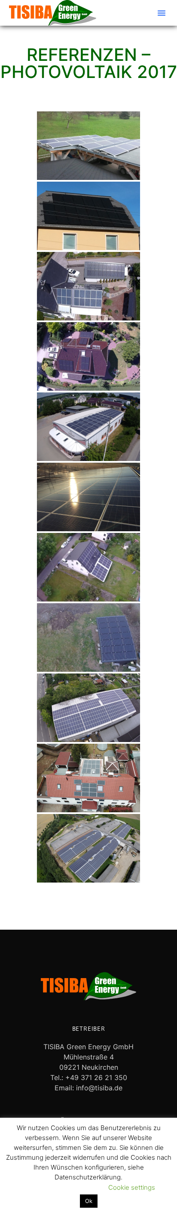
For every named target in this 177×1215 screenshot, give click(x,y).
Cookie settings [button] (131, 1187)
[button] (161, 12)
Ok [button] (88, 1200)
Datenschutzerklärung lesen (56, 1187)
